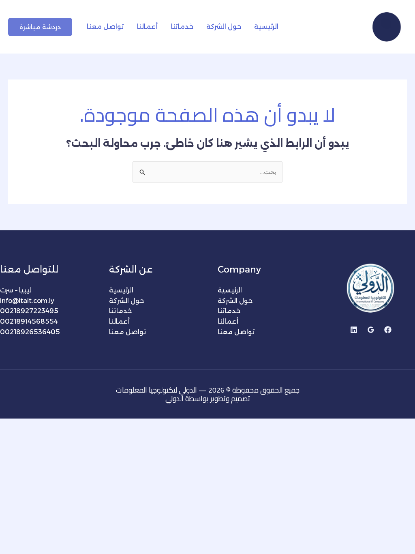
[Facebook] (387, 329)
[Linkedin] (353, 329)
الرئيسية (266, 26)
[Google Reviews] (370, 329)
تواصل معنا (105, 26)
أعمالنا (147, 26)
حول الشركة (223, 26)
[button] (40, 27)
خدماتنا (182, 26)
